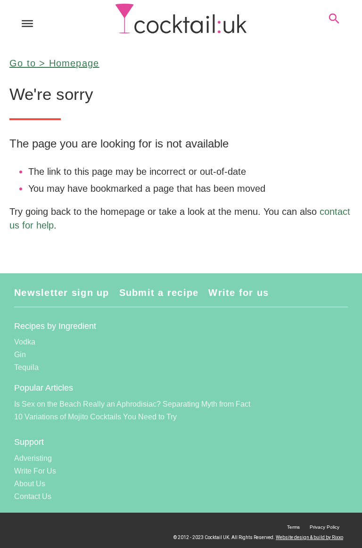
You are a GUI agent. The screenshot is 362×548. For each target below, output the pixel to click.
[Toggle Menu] (27, 23)
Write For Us (35, 471)
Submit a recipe (159, 292)
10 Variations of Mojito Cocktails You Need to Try (95, 417)
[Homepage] (181, 19)
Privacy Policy (324, 527)
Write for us (238, 292)
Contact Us (32, 496)
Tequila (26, 367)
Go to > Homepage (54, 63)
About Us (29, 484)
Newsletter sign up (61, 292)
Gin (20, 355)
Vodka (24, 342)
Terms (293, 527)
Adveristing (33, 458)
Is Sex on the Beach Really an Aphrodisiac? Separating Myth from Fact (132, 404)
